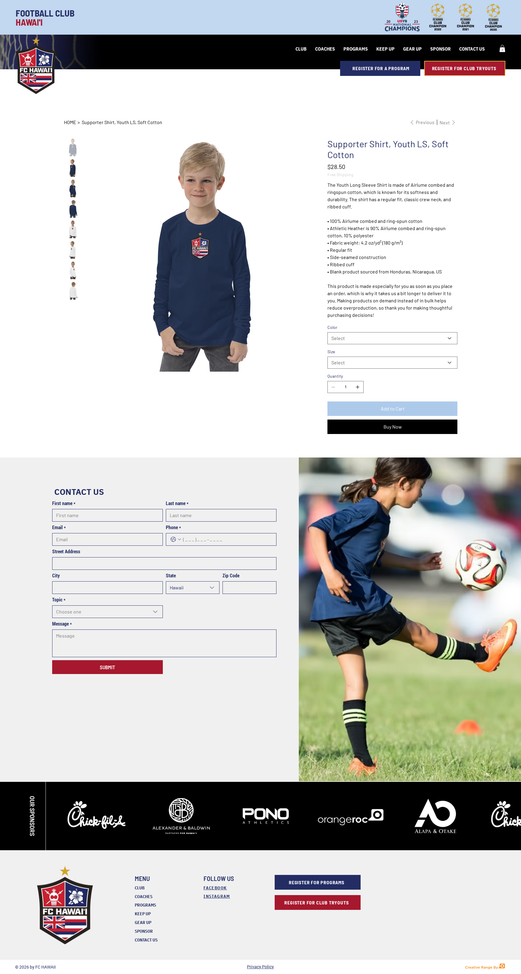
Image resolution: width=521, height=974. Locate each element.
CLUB (139, 888)
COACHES (144, 896)
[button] (502, 48)
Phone (173, 527)
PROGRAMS (145, 905)
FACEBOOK (215, 888)
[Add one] (358, 387)
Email (59, 527)
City (56, 576)
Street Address (66, 551)
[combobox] (192, 587)
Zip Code (231, 576)
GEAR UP (143, 922)
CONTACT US (146, 940)
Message (62, 624)
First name (63, 503)
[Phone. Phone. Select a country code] (176, 539)
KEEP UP (143, 913)
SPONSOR (144, 931)
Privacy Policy (260, 966)
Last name (177, 503)
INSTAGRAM (217, 896)
